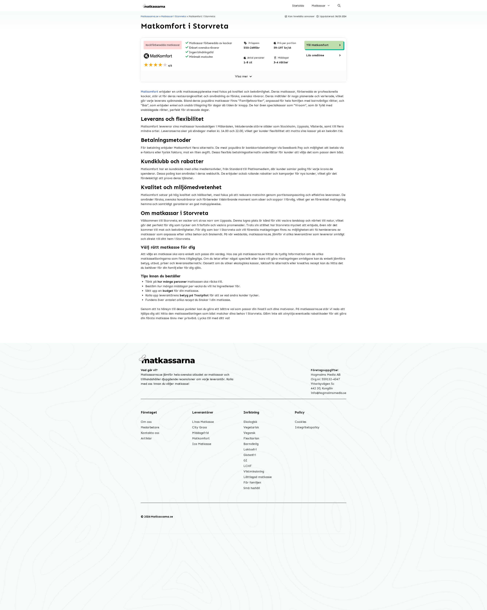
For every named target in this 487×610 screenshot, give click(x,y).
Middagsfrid (200, 433)
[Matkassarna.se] (154, 5)
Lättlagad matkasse (258, 477)
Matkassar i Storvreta (173, 16)
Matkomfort (149, 91)
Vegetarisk (251, 427)
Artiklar (146, 438)
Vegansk (249, 433)
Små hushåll (252, 488)
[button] (339, 5)
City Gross (199, 427)
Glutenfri (250, 455)
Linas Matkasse (203, 422)
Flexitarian (251, 438)
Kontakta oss (150, 433)
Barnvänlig (251, 444)
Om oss (146, 422)
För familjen (252, 482)
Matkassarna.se (149, 16)
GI (245, 460)
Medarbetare (150, 427)
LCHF (248, 466)
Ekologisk (250, 422)
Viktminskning (254, 471)
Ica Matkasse (201, 444)
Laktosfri (250, 449)
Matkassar (318, 5)
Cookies (300, 422)
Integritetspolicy (307, 427)
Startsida (298, 5)
